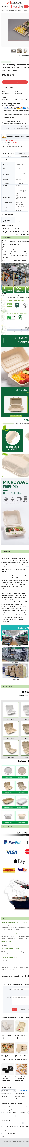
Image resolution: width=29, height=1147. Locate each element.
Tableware (19, 10)
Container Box (18, 1123)
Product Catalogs (22, 1090)
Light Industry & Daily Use (11, 10)
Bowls (4, 1112)
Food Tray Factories (7, 1123)
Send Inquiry (14, 82)
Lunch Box (25, 10)
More (2, 1136)
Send (14, 1009)
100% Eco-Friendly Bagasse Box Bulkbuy (12, 1133)
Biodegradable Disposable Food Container (12, 1130)
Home (2, 10)
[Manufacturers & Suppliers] (14, 2)
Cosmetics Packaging (6, 1093)
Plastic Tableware (24, 1112)
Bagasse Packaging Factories (9, 1126)
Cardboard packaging (20, 1093)
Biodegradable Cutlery (6, 1098)
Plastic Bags (4, 1096)
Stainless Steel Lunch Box (8, 1116)
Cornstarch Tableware (20, 1096)
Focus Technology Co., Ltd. (18, 1141)
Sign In (3, 146)
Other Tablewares (13, 1112)
